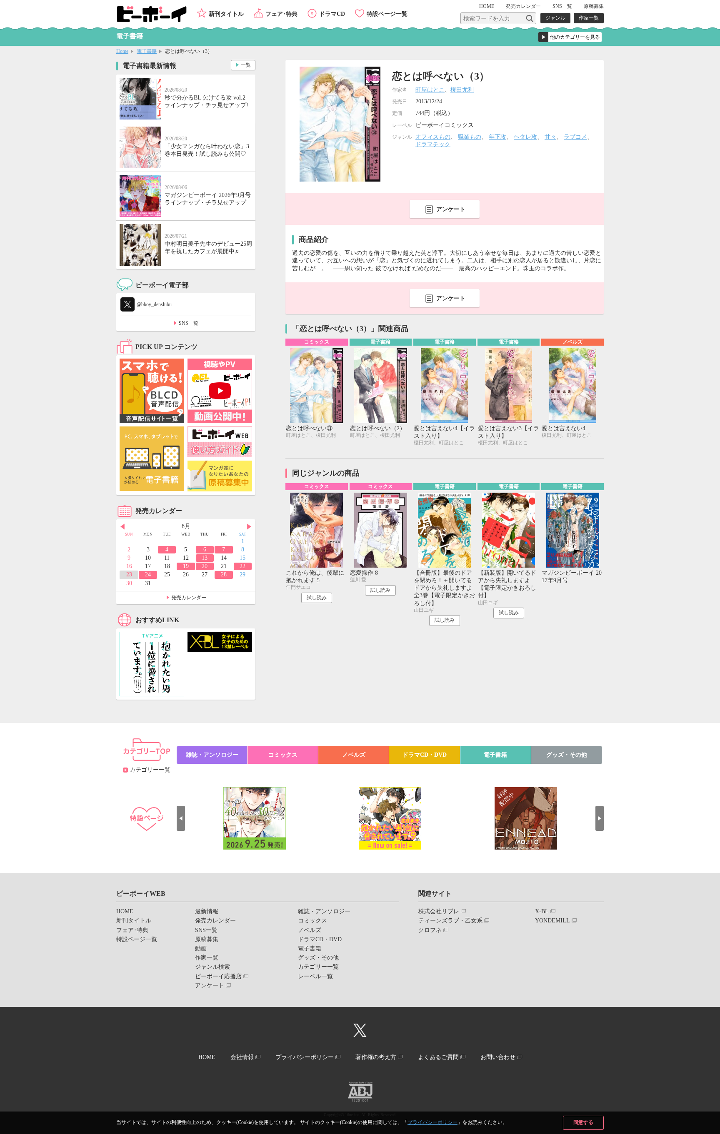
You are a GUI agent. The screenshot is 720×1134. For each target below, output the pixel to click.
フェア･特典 (281, 14)
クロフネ (430, 930)
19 (186, 566)
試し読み (317, 598)
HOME (486, 6)
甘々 (550, 137)
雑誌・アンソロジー (212, 755)
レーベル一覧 (315, 976)
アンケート (450, 209)
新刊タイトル (226, 14)
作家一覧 (589, 18)
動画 (201, 948)
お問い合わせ (497, 1057)
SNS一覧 (562, 6)
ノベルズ (353, 755)
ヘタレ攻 (525, 137)
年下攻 (497, 137)
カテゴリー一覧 (150, 770)
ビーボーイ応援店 (218, 976)
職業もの (469, 137)
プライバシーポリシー (433, 1122)
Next (249, 527)
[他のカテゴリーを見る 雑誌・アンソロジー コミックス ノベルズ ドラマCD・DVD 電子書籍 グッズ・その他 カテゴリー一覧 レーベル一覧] (570, 37)
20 (205, 566)
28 (224, 574)
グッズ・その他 (566, 755)
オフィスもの (432, 137)
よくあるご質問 (438, 1057)
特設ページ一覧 (387, 14)
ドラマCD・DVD (424, 755)
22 (242, 566)
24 (148, 574)
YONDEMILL (552, 920)
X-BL (542, 911)
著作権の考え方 (375, 1057)
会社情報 (242, 1057)
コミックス (283, 755)
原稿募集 (594, 6)
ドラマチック (432, 144)
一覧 (246, 65)
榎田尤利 (462, 90)
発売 (523, 6)
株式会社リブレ (438, 911)
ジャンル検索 (212, 967)
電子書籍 (147, 51)
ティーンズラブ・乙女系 (450, 920)
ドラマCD (332, 14)
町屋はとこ (430, 90)
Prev (122, 527)
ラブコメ (575, 137)
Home (122, 51)
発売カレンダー (188, 598)
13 (205, 558)
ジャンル (555, 18)
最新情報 (206, 911)
